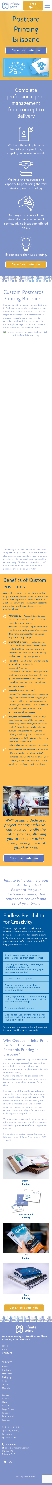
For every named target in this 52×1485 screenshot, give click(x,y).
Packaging (6, 1377)
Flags (4, 1402)
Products (6, 1420)
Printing (6, 1413)
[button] (47, 5)
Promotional (8, 1416)
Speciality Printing (10, 1430)
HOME (5, 1346)
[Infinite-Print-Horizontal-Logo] (11, 6)
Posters (5, 1406)
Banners (6, 1398)
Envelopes (7, 1434)
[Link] (26, 1167)
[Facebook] (5, 1462)
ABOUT (6, 1350)
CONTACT (7, 1353)
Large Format (8, 1409)
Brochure (6, 1370)
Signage (5, 1395)
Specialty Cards (9, 1438)
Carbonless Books (10, 1427)
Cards (4, 1381)
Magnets (6, 1388)
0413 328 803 (11, 1445)
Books (5, 1367)
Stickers (5, 1384)
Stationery (7, 1374)
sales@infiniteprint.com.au (17, 1448)
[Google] (10, 1462)
